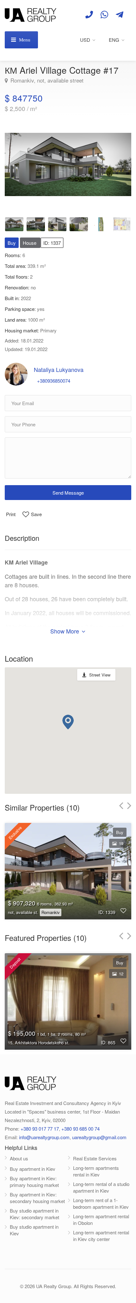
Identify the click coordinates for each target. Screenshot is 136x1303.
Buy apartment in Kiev (32, 1168)
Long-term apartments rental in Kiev (96, 1171)
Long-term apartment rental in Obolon (101, 1219)
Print (10, 514)
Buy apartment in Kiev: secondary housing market (37, 1197)
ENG (114, 39)
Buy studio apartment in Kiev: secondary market (34, 1213)
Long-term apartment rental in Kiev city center (101, 1235)
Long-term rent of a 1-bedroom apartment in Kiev (101, 1203)
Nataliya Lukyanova (58, 369)
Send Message (68, 492)
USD (85, 39)
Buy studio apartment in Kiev (34, 1230)
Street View (99, 675)
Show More (65, 631)
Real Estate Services (95, 1158)
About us (19, 1158)
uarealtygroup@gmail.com (99, 1137)
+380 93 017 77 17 (40, 1128)
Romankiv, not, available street (46, 80)
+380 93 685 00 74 (80, 1128)
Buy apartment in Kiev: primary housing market (34, 1181)
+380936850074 (53, 380)
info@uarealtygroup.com (44, 1137)
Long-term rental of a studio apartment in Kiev (101, 1187)
